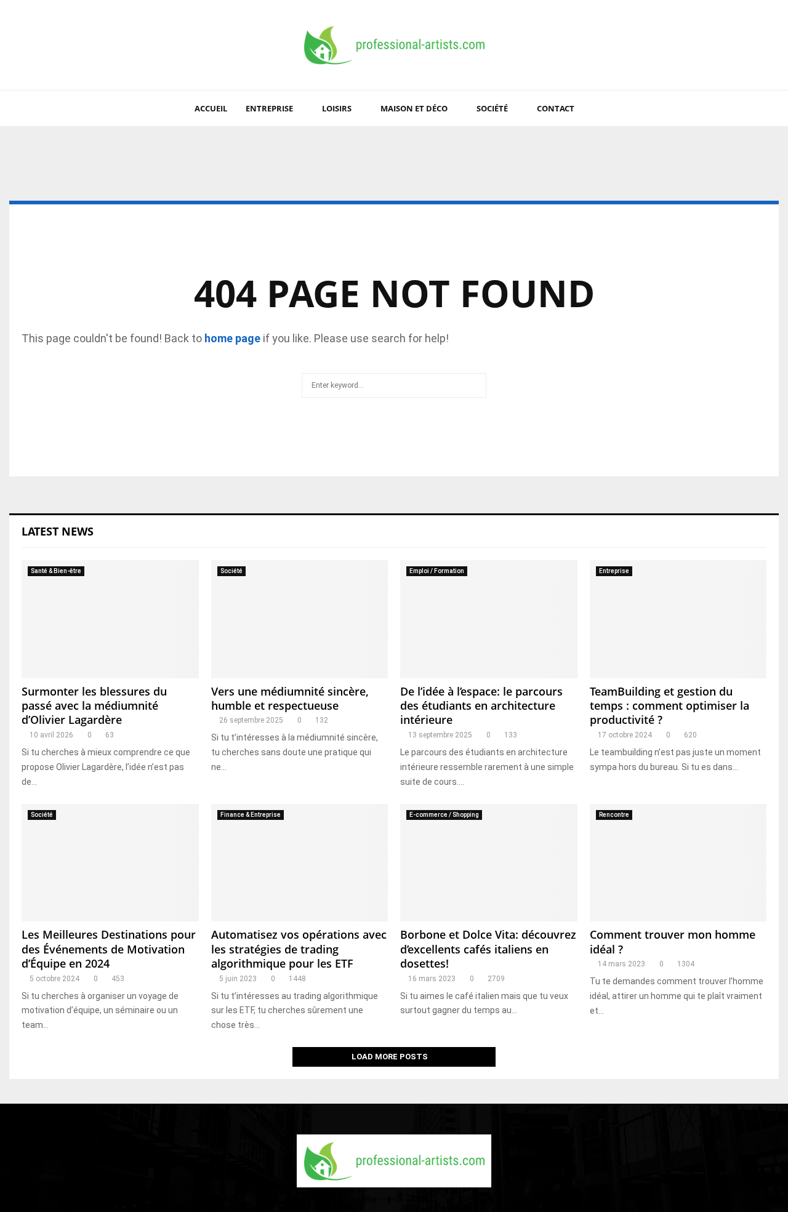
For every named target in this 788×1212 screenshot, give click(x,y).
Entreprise (269, 108)
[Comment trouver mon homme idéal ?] (678, 863)
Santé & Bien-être (56, 571)
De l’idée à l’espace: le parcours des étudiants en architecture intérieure (481, 706)
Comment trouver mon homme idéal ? (672, 941)
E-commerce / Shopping (444, 814)
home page (232, 338)
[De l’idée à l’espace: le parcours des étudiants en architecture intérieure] (488, 619)
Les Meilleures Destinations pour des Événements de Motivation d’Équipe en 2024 (109, 949)
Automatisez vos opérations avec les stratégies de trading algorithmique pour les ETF (299, 949)
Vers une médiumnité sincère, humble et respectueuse (290, 698)
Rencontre (614, 814)
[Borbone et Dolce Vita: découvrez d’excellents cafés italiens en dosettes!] (488, 863)
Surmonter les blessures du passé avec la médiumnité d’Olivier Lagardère (94, 706)
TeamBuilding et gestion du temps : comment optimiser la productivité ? (669, 706)
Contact (555, 108)
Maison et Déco (414, 108)
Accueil (211, 108)
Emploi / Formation (436, 571)
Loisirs (337, 108)
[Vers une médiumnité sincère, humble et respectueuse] (299, 619)
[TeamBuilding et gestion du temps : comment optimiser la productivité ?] (678, 619)
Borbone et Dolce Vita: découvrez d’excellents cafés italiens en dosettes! (488, 949)
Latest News (58, 531)
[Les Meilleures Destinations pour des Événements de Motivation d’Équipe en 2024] (110, 863)
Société (492, 108)
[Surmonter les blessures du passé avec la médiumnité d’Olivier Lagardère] (110, 619)
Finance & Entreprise (250, 814)
